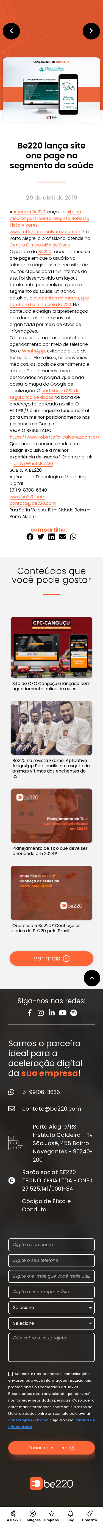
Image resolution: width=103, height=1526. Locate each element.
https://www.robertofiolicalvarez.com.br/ (55, 437)
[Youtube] (62, 1012)
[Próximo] (75, 31)
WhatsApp (33, 351)
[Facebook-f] (29, 1012)
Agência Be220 (29, 212)
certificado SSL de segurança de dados (45, 394)
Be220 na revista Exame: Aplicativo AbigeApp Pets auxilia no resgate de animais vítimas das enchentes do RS (51, 768)
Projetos (51, 1520)
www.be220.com (27, 496)
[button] (30, 536)
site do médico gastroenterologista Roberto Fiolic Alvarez (49, 218)
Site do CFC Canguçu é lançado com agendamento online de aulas (51, 686)
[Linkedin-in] (51, 1012)
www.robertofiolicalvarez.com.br (45, 232)
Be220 (44, 251)
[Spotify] (73, 1012)
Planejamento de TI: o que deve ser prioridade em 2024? (50, 851)
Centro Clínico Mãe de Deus (40, 245)
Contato (89, 1520)
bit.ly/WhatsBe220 (33, 463)
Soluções (32, 1520)
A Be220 (14, 1520)
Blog (70, 1520)
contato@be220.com (33, 503)
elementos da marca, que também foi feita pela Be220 (49, 301)
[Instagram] (40, 1012)
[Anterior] (27, 31)
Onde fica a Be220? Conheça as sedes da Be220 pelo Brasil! (46, 928)
